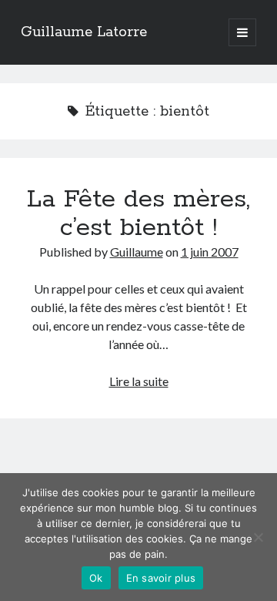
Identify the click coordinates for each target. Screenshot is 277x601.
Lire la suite (139, 381)
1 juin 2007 (210, 251)
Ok (96, 578)
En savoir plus (161, 578)
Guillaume (136, 251)
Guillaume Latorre (84, 32)
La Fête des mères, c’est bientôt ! (138, 213)
